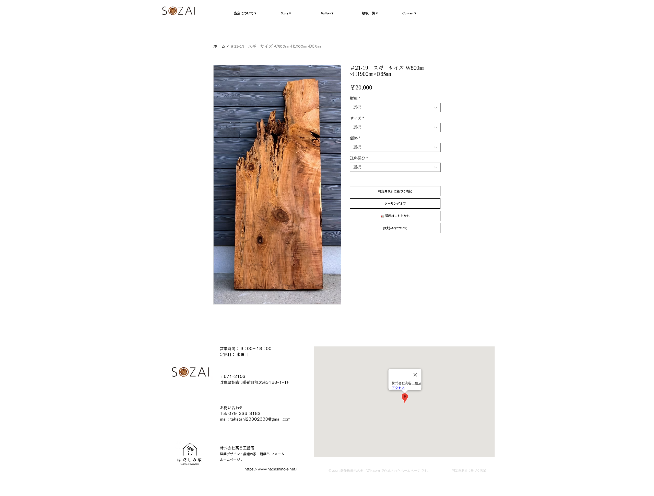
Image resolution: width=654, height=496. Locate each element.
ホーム (219, 46)
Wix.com (373, 470)
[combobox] (395, 107)
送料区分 (359, 158)
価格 (355, 138)
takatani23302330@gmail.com (260, 419)
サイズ (357, 118)
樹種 (355, 98)
